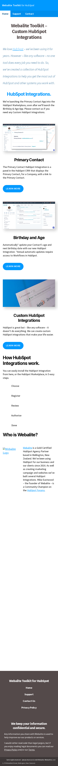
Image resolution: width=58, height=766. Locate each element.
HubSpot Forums (36, 490)
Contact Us (29, 701)
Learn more (13, 188)
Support (17, 13)
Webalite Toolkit (18, 5)
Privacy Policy (28, 707)
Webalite (27, 447)
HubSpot (18, 49)
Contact (29, 13)
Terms (31, 749)
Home (5, 13)
